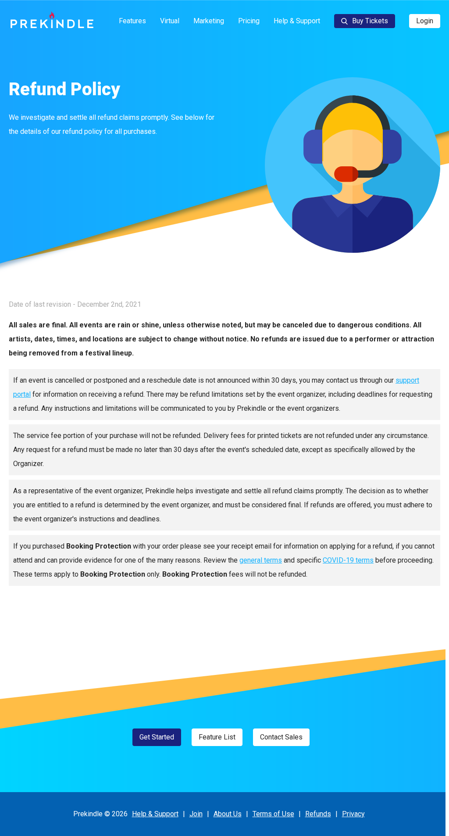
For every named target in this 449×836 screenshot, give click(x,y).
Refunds (318, 814)
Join (196, 814)
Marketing (208, 21)
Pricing (249, 21)
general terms (260, 560)
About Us (228, 814)
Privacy (353, 814)
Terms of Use (273, 814)
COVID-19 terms (348, 560)
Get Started (156, 737)
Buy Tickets (370, 21)
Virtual (169, 21)
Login (424, 21)
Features (132, 21)
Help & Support (297, 21)
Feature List (217, 737)
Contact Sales (281, 737)
